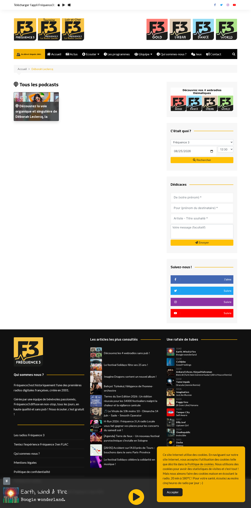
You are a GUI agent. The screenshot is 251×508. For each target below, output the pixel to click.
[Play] (136, 497)
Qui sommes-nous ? (173, 54)
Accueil (56, 54)
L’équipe (143, 54)
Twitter (221, 5)
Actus (73, 54)
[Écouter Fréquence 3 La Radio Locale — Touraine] (49, 29)
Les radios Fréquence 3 (29, 435)
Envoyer (203, 242)
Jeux (198, 54)
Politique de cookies (200, 464)
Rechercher (203, 160)
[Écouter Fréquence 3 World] (226, 29)
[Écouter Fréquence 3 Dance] (203, 29)
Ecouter (90, 54)
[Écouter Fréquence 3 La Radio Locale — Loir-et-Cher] (73, 29)
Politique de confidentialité (32, 471)
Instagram (228, 5)
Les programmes (118, 54)
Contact (215, 54)
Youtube (234, 5)
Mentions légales (25, 462)
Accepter (172, 492)
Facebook (215, 5)
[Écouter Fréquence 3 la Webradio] (25, 29)
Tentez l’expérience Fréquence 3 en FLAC (41, 444)
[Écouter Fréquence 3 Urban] (180, 29)
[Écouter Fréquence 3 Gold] (157, 29)
